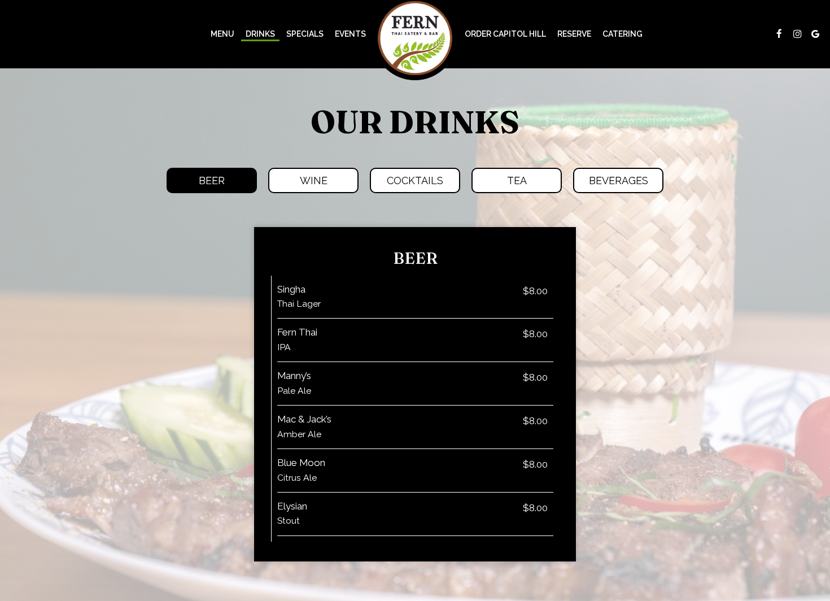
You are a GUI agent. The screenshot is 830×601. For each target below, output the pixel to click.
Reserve (574, 33)
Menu (222, 33)
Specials (305, 33)
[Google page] (815, 34)
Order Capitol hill (505, 33)
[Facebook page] (779, 34)
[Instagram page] (797, 34)
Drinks (260, 33)
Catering (622, 33)
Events (350, 33)
